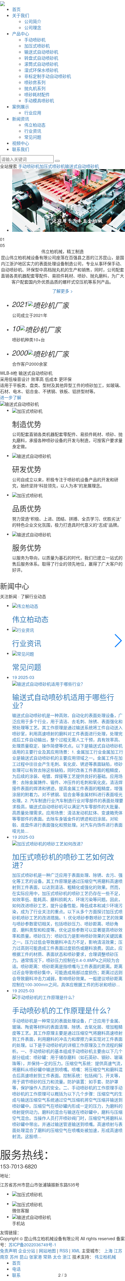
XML (76, 1251)
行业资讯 (32, 131)
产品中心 (20, 33)
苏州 (14, 1257)
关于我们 (20, 15)
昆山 (23, 1257)
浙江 (66, 1257)
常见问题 (32, 137)
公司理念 (32, 27)
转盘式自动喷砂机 (41, 58)
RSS (63, 1251)
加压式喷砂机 (37, 46)
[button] (118, 640)
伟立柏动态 (35, 125)
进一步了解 (10, 397)
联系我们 (20, 149)
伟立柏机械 (105, 1257)
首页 (16, 9)
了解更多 (62, 291)
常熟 (47, 1257)
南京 (4, 1257)
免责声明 (8, 1251)
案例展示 (20, 106)
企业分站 (26, 1251)
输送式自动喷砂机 (41, 52)
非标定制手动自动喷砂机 (47, 76)
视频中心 (20, 143)
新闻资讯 (20, 119)
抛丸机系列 (35, 88)
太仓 (57, 1257)
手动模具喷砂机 (39, 100)
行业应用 (32, 113)
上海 (108, 1251)
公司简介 (32, 21)
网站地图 (47, 1251)
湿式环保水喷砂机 (41, 70)
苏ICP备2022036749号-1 (32, 1244)
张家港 (35, 1257)
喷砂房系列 (35, 82)
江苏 (118, 1251)
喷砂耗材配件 (37, 94)
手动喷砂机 (35, 40)
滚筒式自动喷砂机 (41, 64)
